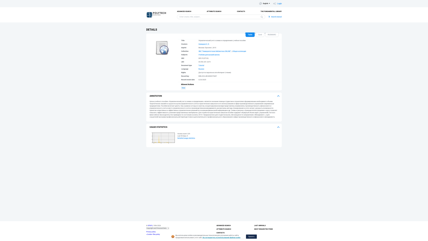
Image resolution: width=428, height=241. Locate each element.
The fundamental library (271, 11)
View (183, 88)
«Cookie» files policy (153, 234)
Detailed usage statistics (186, 138)
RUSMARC (272, 35)
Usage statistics (158, 127)
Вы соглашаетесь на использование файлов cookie (221, 237)
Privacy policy (151, 232)
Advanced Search (184, 11)
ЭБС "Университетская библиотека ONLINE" (215, 51)
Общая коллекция (239, 51)
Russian (201, 69)
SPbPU (150, 225)
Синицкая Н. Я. (204, 44)
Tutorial (201, 65)
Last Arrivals (260, 225)
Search (261, 17)
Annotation (156, 96)
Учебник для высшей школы (209, 55)
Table (250, 35)
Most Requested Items (263, 229)
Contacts (241, 11)
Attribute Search (214, 11)
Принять (251, 236)
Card (260, 35)
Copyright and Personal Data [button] (156, 228)
